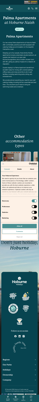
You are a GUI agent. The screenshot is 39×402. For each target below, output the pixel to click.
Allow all (19, 226)
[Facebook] (15, 336)
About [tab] (32, 169)
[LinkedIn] (19, 336)
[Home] (9, 8)
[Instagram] (23, 336)
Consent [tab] (7, 169)
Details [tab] (19, 169)
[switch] (34, 206)
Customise (19, 231)
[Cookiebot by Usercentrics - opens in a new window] (29, 164)
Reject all (19, 237)
